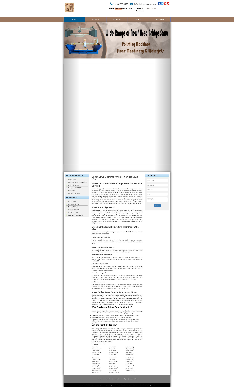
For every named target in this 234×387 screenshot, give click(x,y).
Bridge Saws (72, 179)
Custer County (95, 358)
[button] (72, 97)
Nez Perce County (113, 367)
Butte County (129, 352)
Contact (124, 8)
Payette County (113, 368)
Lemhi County (129, 363)
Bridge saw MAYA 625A (75, 188)
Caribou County (129, 354)
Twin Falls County (130, 370)
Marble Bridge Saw (74, 207)
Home (74, 19)
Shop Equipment (73, 185)
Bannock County (130, 347)
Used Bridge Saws (73, 209)
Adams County (112, 347)
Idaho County (95, 361)
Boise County (112, 350)
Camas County (96, 354)
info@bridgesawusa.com (145, 4)
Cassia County (95, 356)
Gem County (112, 359)
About (130, 8)
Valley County (95, 372)
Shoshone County (96, 370)
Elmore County (112, 358)
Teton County (112, 370)
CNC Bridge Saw (73, 212)
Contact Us (160, 19)
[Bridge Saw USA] (69, 7)
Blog (125, 379)
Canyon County (113, 354)
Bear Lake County (96, 349)
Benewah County (113, 349)
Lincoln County (112, 365)
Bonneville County (96, 352)
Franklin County (129, 358)
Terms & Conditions (140, 10)
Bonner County (129, 350)
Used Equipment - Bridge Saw (77, 182)
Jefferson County (113, 361)
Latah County (112, 363)
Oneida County (129, 367)
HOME (111, 8)
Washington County (114, 372)
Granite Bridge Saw (74, 204)
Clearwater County (130, 356)
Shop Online (151, 8)
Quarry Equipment (74, 193)
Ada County (95, 347)
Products (138, 19)
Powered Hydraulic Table (75, 215)
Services (117, 19)
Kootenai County (96, 363)
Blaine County (95, 350)
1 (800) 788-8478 (120, 4)
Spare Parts (71, 190)
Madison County (130, 365)
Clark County (112, 356)
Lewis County (95, 365)
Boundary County (113, 352)
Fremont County (96, 359)
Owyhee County (96, 368)
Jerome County (129, 361)
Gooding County (130, 359)
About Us (96, 19)
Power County (129, 368)
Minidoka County (96, 367)
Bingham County (130, 349)
